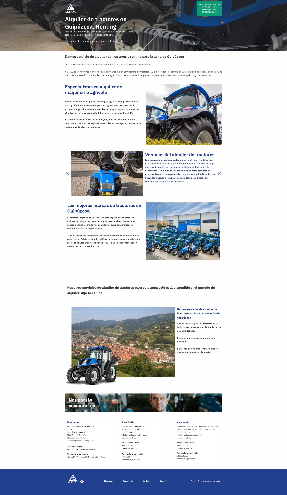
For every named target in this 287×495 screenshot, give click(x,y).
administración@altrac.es (77, 438)
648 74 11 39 (72, 449)
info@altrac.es (91, 441)
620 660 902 (82, 435)
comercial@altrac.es (75, 441)
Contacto (163, 481)
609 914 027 (130, 432)
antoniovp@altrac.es (130, 438)
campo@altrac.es (87, 457)
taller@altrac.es (101, 457)
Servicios (146, 481)
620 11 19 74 (72, 457)
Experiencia (128, 481)
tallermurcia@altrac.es (186, 459)
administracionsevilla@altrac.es (135, 435)
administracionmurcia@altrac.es (190, 435)
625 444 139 (81, 432)
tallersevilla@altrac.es (131, 460)
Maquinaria (108, 481)
